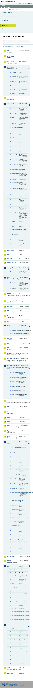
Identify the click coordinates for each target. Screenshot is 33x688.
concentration (15, 635)
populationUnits (15, 173)
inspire (9, 406)
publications (11, 556)
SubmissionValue (15, 551)
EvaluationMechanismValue (15, 465)
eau (12, 579)
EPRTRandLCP (11, 294)
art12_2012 (10, 56)
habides (9, 338)
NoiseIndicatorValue (15, 505)
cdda (8, 254)
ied (8, 347)
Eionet (8, 9)
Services (4, 28)
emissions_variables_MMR (15, 330)
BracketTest (14, 572)
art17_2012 (10, 98)
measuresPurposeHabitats (15, 154)
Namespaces (5, 31)
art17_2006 (10, 67)
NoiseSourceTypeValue (15, 513)
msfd (8, 436)
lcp (8, 431)
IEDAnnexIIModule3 (13, 358)
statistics (14, 651)
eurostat (9, 306)
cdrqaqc (13, 117)
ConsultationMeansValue (15, 461)
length (13, 644)
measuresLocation (15, 150)
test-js (13, 593)
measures (14, 141)
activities (14, 72)
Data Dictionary (13, 9)
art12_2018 (10, 61)
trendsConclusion (15, 229)
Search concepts (19, 46)
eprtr (8, 277)
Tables (3, 17)
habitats (13, 133)
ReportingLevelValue (15, 530)
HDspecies (14, 137)
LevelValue (14, 488)
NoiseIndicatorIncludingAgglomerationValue (15, 492)
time (13, 655)
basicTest (14, 570)
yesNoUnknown (15, 243)
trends (13, 93)
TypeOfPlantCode (15, 386)
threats (13, 221)
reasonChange (15, 212)
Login (21, 3)
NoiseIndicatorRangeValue (15, 500)
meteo (13, 647)
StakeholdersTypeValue (15, 539)
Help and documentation (7, 12)
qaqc (13, 204)
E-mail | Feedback (6, 683)
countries (14, 81)
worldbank (10, 673)
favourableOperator (15, 127)
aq (8, 50)
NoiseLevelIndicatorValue (15, 509)
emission (14, 640)
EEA (8, 1)
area (13, 631)
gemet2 (9, 321)
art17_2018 (10, 103)
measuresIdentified (15, 146)
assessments (15, 108)
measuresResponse (15, 164)
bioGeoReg (14, 113)
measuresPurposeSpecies (15, 159)
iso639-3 (13, 483)
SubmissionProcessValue (15, 547)
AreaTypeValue (15, 452)
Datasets (4, 15)
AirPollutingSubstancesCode (15, 372)
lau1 (8, 417)
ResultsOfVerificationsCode (15, 381)
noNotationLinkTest (15, 591)
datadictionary (11, 262)
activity (13, 282)
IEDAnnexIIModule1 (13, 353)
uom (8, 625)
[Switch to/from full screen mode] (24, 3)
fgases (9, 316)
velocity (13, 659)
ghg (8, 325)
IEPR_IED (10, 401)
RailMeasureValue (15, 525)
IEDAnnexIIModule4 (13, 365)
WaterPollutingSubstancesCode (15, 394)
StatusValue (14, 543)
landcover (10, 412)
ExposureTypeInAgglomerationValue (15, 470)
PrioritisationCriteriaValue (15, 521)
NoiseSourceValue (15, 517)
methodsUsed (15, 169)
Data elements (5, 20)
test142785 (14, 597)
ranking (13, 208)
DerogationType (15, 377)
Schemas (4, 23)
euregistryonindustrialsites (13, 301)
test (8, 566)
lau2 (8, 421)
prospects (14, 199)
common (9, 258)
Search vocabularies (9, 46)
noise (9, 442)
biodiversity (10, 250)
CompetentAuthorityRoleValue (15, 456)
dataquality (10, 268)
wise (8, 667)
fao (8, 310)
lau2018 (9, 425)
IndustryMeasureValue (15, 478)
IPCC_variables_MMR (15, 333)
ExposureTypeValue (15, 474)
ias (8, 343)
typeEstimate (15, 234)
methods (14, 85)
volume (13, 663)
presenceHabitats (15, 182)
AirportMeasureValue (15, 447)
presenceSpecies (15, 188)
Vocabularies (5, 25)
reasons (13, 89)
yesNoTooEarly (15, 239)
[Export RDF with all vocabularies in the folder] (29, 69)
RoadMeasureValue (15, 534)
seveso (9, 560)
